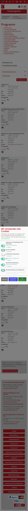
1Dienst (8, 247)
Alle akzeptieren (22, 279)
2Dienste (9, 251)
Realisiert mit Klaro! (22, 282)
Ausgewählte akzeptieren (13, 279)
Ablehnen (4, 279)
